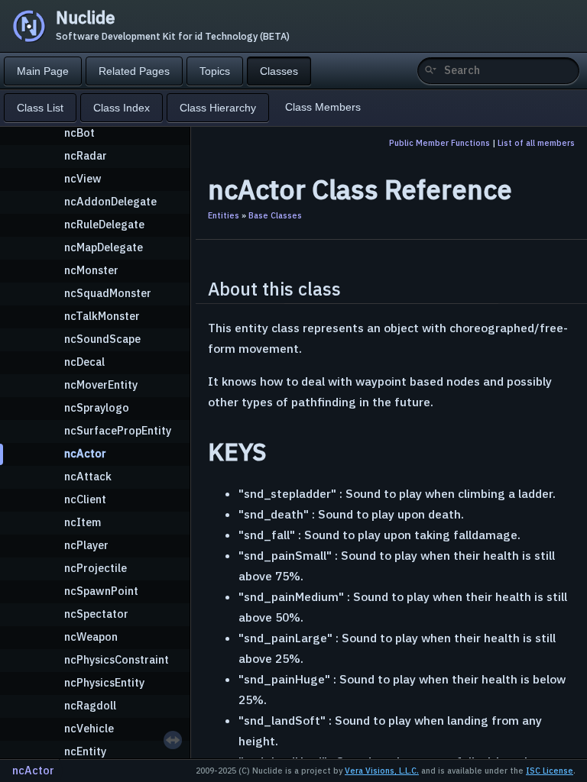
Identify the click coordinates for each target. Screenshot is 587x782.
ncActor (85, 453)
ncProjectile (95, 568)
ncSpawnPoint (101, 590)
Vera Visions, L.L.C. (382, 770)
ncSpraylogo (96, 407)
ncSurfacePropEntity (117, 430)
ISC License (549, 770)
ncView (83, 178)
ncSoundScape (102, 338)
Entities (223, 215)
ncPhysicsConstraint (116, 659)
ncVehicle (89, 728)
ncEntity (85, 751)
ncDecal (84, 361)
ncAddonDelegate (110, 201)
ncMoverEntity (101, 384)
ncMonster (91, 270)
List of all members (536, 142)
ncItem (82, 522)
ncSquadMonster (107, 293)
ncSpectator (96, 613)
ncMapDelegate (103, 247)
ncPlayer (86, 545)
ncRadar (85, 155)
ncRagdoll (90, 705)
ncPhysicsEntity (104, 682)
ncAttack (88, 476)
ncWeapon (91, 636)
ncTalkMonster (102, 316)
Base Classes (275, 215)
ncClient (85, 499)
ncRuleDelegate (104, 224)
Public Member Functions (439, 142)
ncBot (79, 132)
